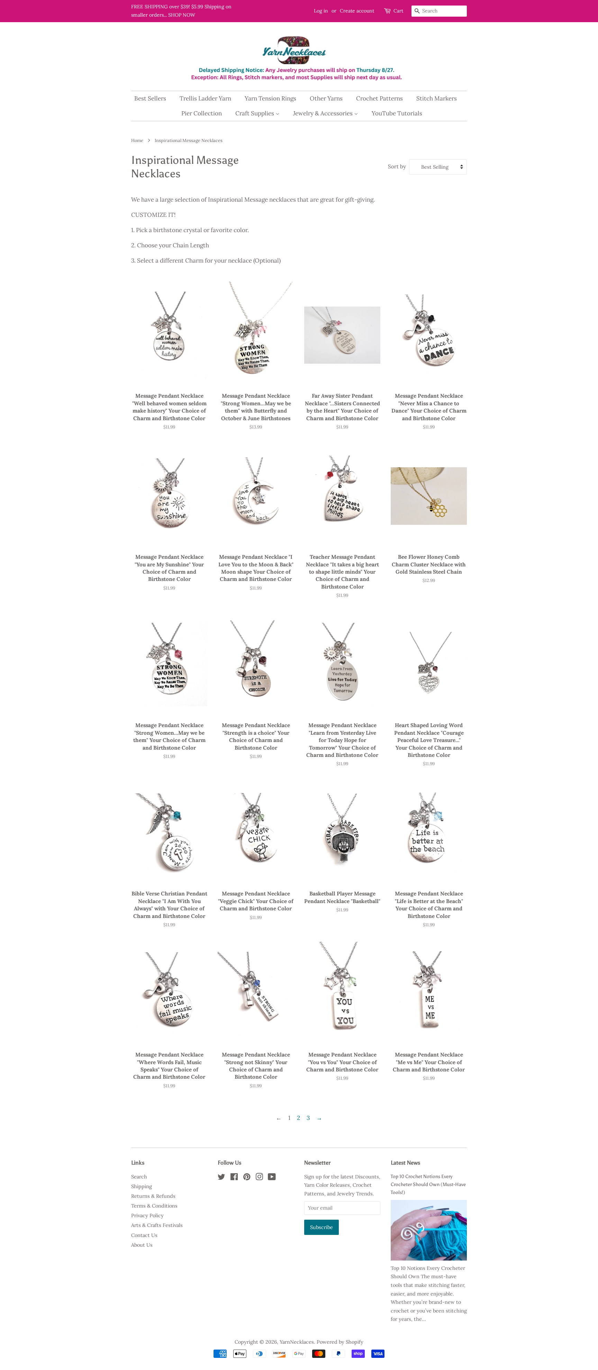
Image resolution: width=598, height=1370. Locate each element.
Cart (398, 11)
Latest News (405, 1162)
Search (139, 1176)
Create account (357, 11)
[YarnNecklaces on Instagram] (259, 1178)
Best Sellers (150, 98)
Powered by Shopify (340, 1341)
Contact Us (144, 1235)
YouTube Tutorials (397, 113)
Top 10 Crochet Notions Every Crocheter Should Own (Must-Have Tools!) (428, 1184)
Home (137, 140)
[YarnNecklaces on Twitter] (221, 1178)
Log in (321, 11)
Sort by (397, 166)
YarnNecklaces (297, 1341)
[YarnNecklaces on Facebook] (234, 1178)
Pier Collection (201, 113)
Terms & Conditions (154, 1205)
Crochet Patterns (379, 98)
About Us (142, 1244)
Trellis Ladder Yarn (205, 98)
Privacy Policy (147, 1215)
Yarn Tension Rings (270, 98)
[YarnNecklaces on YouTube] (272, 1178)
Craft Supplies (255, 113)
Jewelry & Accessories (323, 113)
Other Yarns (326, 98)
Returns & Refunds (153, 1196)
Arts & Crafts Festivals (157, 1225)
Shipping (141, 1186)
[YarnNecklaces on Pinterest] (247, 1178)
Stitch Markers (436, 98)
